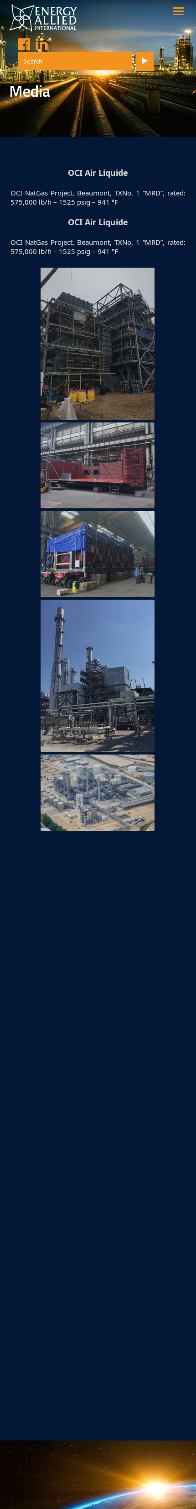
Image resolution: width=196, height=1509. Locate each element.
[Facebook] (22, 44)
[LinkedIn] (39, 44)
